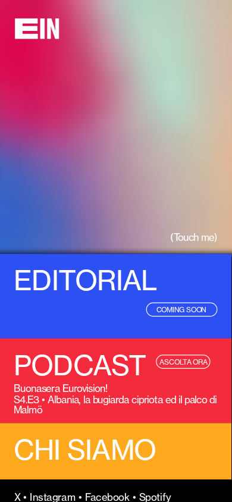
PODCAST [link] (80, 365)
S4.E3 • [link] (31, 399)
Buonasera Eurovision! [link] (61, 388)
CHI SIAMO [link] (85, 450)
